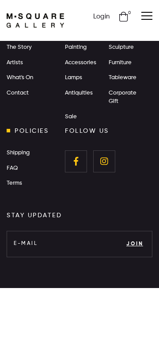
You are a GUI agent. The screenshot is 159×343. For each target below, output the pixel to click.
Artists (15, 63)
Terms (14, 183)
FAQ (12, 168)
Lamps (73, 77)
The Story (19, 47)
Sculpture (121, 47)
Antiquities (79, 93)
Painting (76, 47)
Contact (18, 93)
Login (101, 16)
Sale (71, 117)
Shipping (18, 153)
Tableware (122, 77)
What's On (20, 77)
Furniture (120, 63)
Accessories (80, 63)
